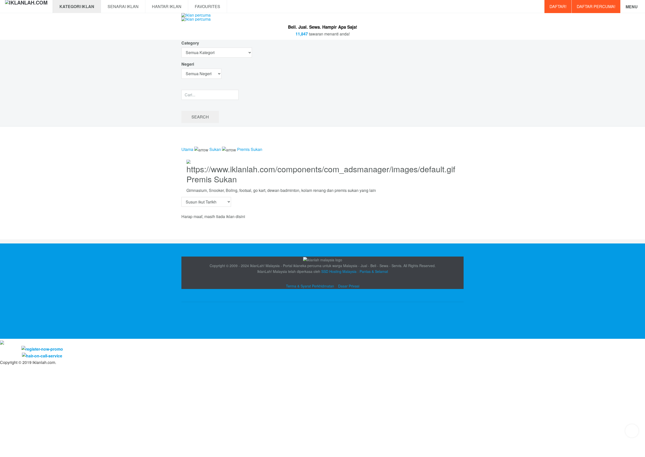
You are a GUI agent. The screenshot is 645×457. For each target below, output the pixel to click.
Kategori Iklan (76, 6)
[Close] (2, 342)
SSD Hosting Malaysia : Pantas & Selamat (354, 271)
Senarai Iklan (123, 6)
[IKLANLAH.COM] (26, 6)
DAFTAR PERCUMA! (596, 6)
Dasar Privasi (348, 285)
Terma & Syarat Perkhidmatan (310, 285)
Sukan (215, 149)
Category (190, 43)
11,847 (302, 34)
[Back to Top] (631, 430)
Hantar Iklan (166, 6)
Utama (187, 149)
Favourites (207, 6)
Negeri (188, 64)
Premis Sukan (249, 149)
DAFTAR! (558, 6)
